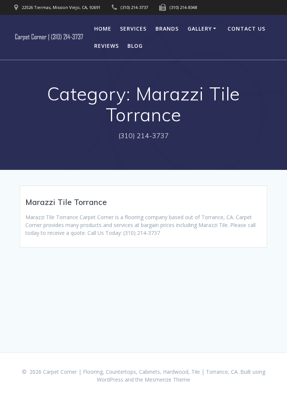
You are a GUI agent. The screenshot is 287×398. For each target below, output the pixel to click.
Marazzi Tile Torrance (66, 202)
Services (133, 28)
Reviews (106, 45)
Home (102, 28)
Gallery (200, 28)
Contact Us (246, 28)
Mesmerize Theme (167, 379)
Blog (135, 45)
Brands (167, 28)
